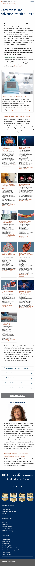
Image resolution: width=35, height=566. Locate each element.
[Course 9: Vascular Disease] (9, 285)
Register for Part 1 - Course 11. (8, 340)
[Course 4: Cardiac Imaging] (26, 177)
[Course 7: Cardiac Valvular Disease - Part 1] (9, 246)
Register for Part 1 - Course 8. (24, 275)
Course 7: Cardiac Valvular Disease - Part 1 (8, 254)
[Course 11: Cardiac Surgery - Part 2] (9, 317)
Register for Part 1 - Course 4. (25, 200)
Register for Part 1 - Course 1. (9, 165)
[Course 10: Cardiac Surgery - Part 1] (26, 285)
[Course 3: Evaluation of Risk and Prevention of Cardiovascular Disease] (9, 177)
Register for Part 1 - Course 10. (26, 307)
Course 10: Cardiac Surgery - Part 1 (25, 292)
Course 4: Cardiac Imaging (24, 184)
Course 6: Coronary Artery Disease (25, 222)
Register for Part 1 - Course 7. (8, 270)
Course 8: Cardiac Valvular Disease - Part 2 (26, 254)
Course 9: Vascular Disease (7, 292)
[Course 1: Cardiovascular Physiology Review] (9, 140)
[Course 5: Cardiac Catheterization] (9, 215)
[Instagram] (13, 487)
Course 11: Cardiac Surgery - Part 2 (7, 324)
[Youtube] (16, 487)
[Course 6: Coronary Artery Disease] (26, 215)
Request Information (17, 396)
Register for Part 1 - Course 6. (24, 237)
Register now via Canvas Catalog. (20, 110)
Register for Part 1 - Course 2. (26, 168)
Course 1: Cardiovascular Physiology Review (7, 148)
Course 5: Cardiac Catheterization (7, 222)
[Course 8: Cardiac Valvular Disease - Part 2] (26, 246)
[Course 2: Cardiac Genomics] (26, 140)
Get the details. (18, 66)
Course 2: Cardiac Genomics (24, 147)
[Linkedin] (21, 487)
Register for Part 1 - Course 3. (8, 205)
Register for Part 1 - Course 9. (7, 305)
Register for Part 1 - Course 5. (8, 235)
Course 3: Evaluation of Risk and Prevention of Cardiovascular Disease (8, 186)
